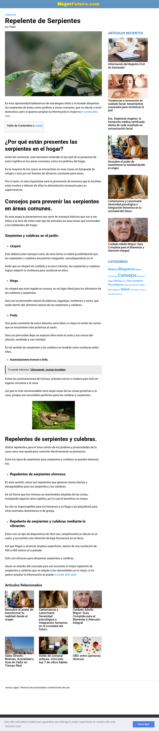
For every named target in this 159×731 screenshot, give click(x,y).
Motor (124, 281)
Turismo (142, 290)
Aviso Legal (12, 687)
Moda (117, 280)
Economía (141, 276)
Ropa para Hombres (132, 285)
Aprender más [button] (13, 726)
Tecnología (134, 290)
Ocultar (38, 125)
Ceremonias (112, 276)
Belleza (113, 269)
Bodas (138, 269)
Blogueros (126, 269)
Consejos (10, 15)
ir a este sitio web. (65, 574)
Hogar (111, 281)
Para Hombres (135, 280)
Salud (125, 289)
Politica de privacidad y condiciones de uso (45, 687)
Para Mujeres (116, 284)
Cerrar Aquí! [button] (144, 724)
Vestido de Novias (115, 294)
